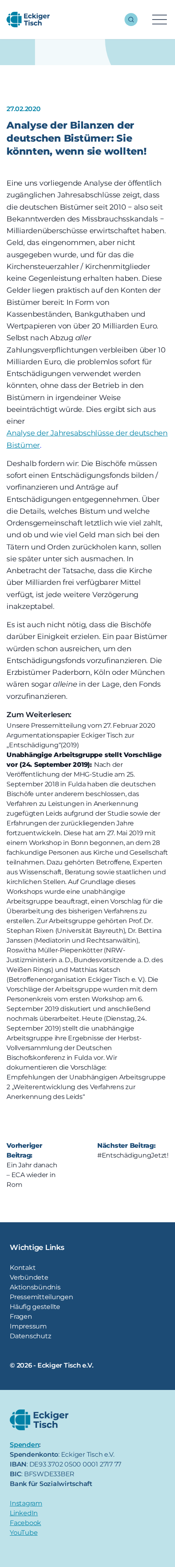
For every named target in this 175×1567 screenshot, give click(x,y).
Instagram (26, 1503)
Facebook (25, 1523)
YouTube (23, 1532)
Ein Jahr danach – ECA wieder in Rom (32, 1174)
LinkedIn (24, 1513)
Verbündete (29, 1277)
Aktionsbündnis (35, 1287)
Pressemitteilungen (41, 1297)
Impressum (28, 1326)
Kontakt (22, 1268)
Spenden (24, 1445)
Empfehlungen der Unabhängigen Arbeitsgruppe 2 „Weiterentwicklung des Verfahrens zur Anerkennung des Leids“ (86, 1087)
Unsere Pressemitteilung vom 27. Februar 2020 (81, 725)
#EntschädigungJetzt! (132, 1155)
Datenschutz (30, 1336)
